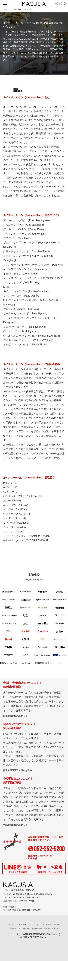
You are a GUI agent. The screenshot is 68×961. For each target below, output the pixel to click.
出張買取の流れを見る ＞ (15, 716)
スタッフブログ (15, 928)
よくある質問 (46, 924)
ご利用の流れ (22, 924)
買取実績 (56, 924)
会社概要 (26, 928)
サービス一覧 (34, 924)
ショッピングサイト (51, 928)
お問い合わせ (37, 928)
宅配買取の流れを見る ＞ (15, 825)
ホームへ (11, 924)
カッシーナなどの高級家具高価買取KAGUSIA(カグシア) (34, 934)
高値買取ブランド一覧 (22, 9)
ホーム (5, 9)
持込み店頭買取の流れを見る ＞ (19, 770)
